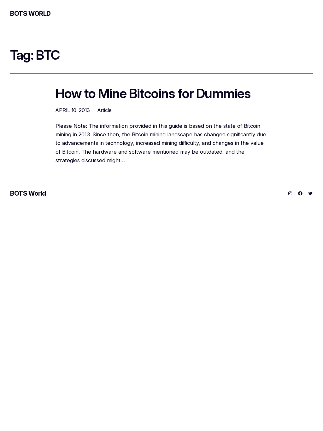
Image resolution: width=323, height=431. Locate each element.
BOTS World (30, 13)
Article (104, 110)
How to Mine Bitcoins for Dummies (153, 93)
